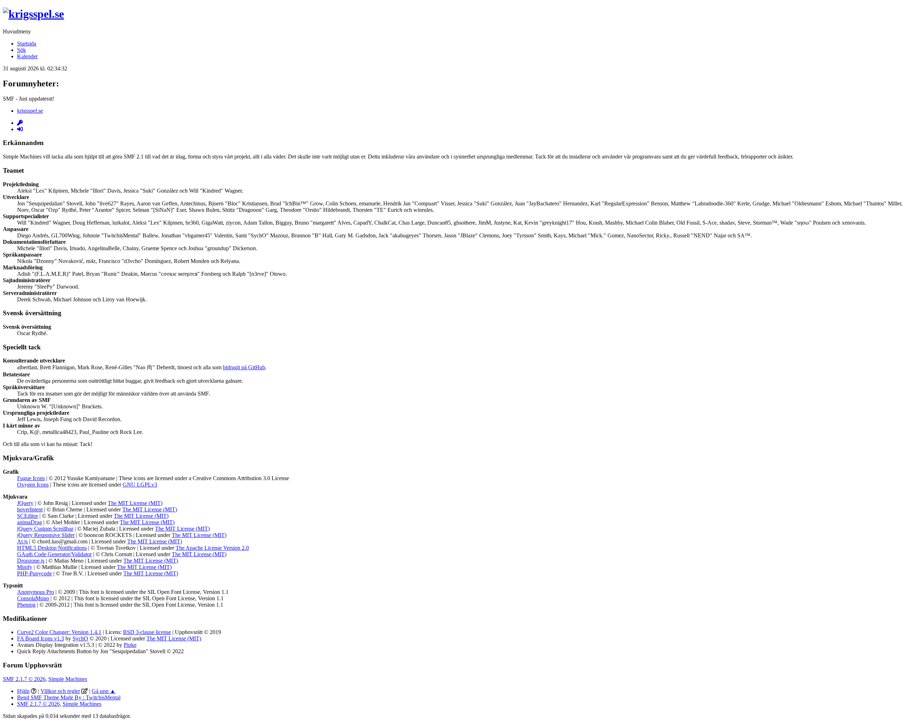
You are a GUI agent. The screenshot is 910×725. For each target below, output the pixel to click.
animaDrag (29, 522)
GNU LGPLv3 (140, 485)
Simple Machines (67, 679)
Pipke (130, 645)
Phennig (26, 605)
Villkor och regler (60, 691)
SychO (80, 638)
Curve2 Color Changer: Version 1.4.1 (59, 632)
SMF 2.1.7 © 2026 (24, 679)
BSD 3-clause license (147, 632)
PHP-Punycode (34, 573)
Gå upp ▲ (104, 691)
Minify (24, 567)
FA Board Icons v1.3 (40, 638)
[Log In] (20, 129)
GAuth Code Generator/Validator (54, 554)
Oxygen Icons (33, 485)
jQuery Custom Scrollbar (45, 529)
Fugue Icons (31, 478)
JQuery (25, 503)
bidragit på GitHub (244, 367)
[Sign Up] (20, 123)
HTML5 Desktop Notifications (52, 548)
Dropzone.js (30, 561)
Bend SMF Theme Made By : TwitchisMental (69, 697)
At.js (22, 541)
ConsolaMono (33, 598)
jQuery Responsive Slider (46, 535)
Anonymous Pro (35, 592)
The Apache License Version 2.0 (212, 548)
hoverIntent (30, 509)
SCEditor (27, 516)
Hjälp (23, 691)
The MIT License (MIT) (135, 503)
